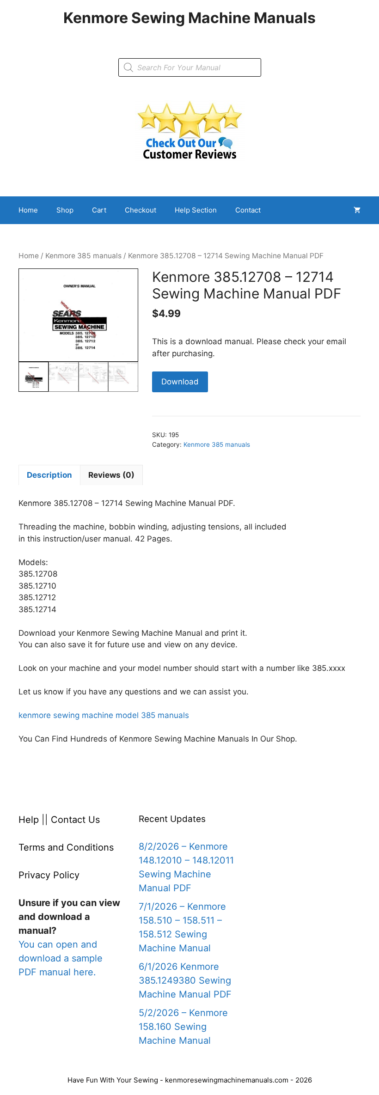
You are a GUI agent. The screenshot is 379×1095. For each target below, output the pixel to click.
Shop (64, 210)
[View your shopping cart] (357, 210)
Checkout (140, 210)
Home (28, 210)
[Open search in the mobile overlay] (189, 67)
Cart (99, 210)
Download (180, 381)
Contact (248, 210)
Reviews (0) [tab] (111, 475)
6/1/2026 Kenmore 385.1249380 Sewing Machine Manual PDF (185, 980)
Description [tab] (49, 475)
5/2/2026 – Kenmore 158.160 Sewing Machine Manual (183, 1026)
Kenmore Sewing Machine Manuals (189, 18)
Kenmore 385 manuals (83, 255)
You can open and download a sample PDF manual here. (60, 958)
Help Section (196, 210)
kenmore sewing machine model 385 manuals (103, 715)
